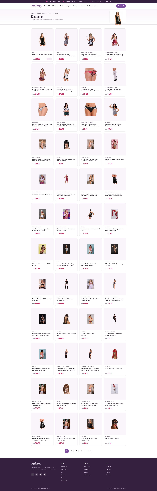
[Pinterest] (44, 474)
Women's (82, 6)
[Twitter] (40, 474)
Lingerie (68, 6)
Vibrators (55, 6)
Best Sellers (87, 466)
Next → (88, 451)
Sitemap (108, 475)
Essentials (47, 6)
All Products (87, 475)
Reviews (89, 6)
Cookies (113, 488)
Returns (108, 469)
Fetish (62, 6)
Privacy (108, 472)
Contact (108, 466)
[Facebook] (36, 474)
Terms (108, 488)
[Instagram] (32, 474)
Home (33, 13)
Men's (75, 6)
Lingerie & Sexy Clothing (44, 13)
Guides (96, 6)
